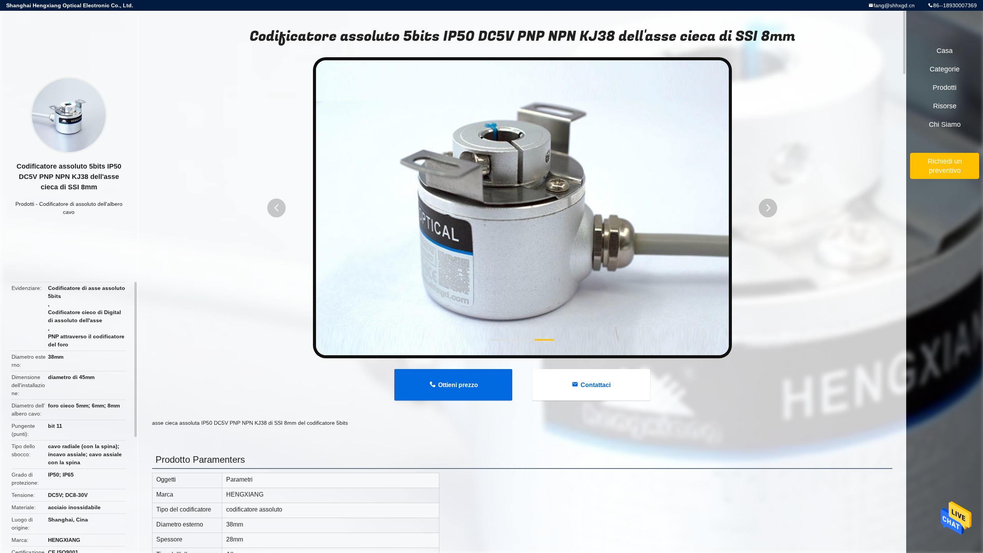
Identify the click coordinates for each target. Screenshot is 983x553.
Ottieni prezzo (458, 385)
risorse (945, 106)
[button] (276, 208)
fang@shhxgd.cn (894, 5)
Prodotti (24, 204)
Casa (945, 51)
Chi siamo (945, 124)
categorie (945, 69)
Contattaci (596, 385)
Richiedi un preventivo (945, 165)
